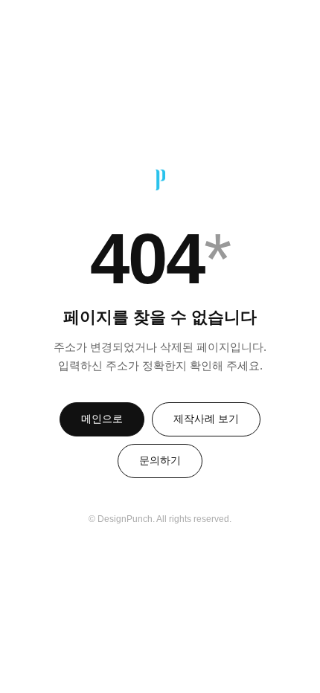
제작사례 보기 (206, 419)
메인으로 (102, 419)
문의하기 (160, 460)
